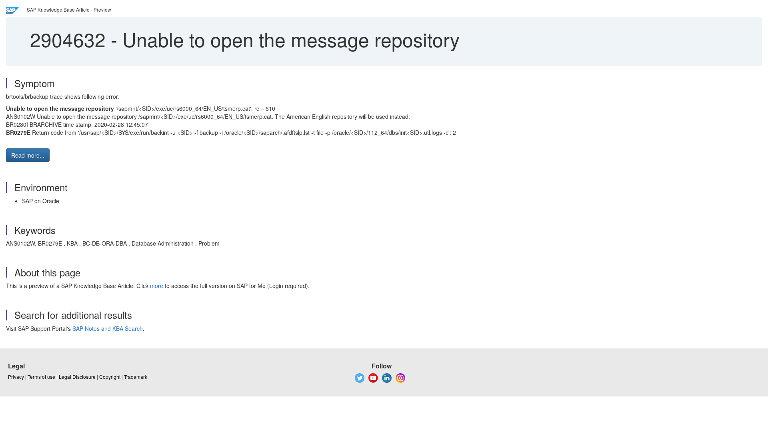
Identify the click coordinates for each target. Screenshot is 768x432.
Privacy (16, 376)
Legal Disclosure (77, 376)
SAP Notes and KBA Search (107, 328)
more (156, 286)
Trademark (135, 376)
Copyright (109, 376)
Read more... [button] (27, 155)
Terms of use (41, 376)
